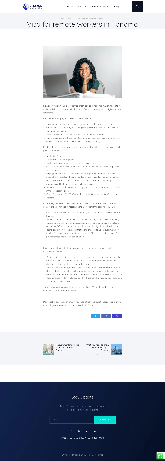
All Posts (70, 18)
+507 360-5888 (76, 438)
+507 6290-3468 (95, 438)
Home (63, 18)
